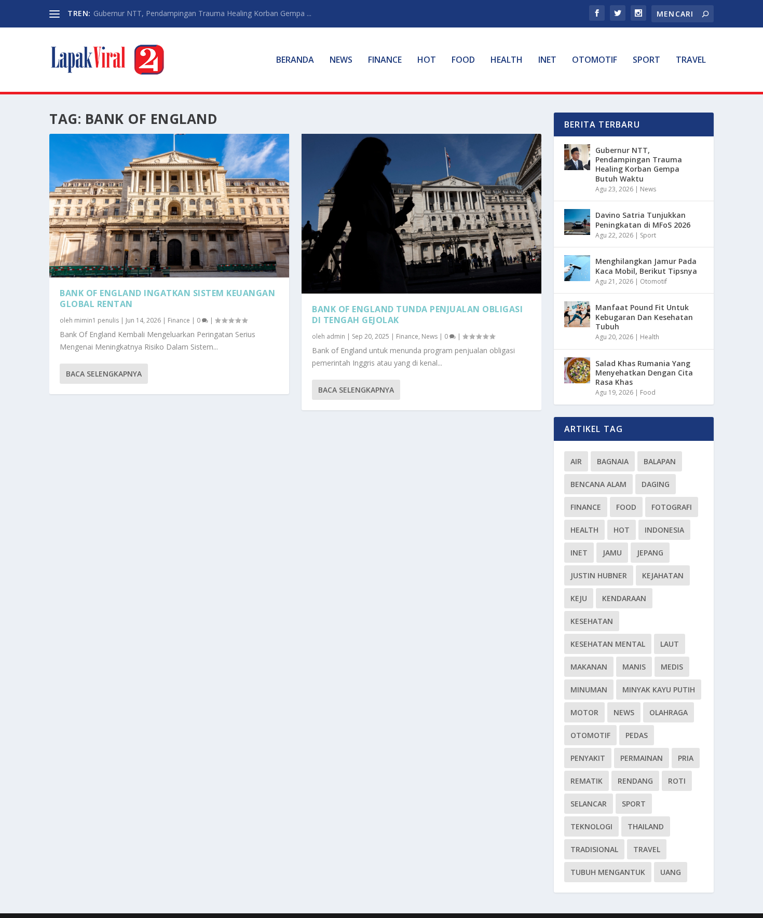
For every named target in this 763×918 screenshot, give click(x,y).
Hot (426, 60)
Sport (646, 60)
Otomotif (594, 60)
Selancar (588, 804)
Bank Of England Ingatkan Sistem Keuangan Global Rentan (167, 298)
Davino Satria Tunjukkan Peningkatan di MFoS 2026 (642, 219)
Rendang (635, 781)
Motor (584, 712)
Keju (578, 598)
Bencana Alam (598, 484)
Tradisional (594, 849)
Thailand (646, 826)
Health (507, 60)
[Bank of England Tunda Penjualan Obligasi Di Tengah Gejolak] (421, 214)
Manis (634, 667)
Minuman (588, 689)
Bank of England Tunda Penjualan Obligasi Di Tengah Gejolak (417, 314)
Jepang (650, 553)
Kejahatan (663, 575)
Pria (685, 758)
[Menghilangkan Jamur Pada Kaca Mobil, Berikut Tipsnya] (577, 268)
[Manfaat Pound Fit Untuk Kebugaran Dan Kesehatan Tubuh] (577, 314)
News (341, 60)
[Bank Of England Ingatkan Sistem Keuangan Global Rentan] (169, 205)
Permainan (641, 758)
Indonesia (664, 530)
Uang (670, 872)
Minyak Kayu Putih (658, 689)
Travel (691, 60)
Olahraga (668, 712)
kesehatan (591, 621)
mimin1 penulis (96, 320)
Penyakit (587, 758)
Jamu (612, 553)
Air (576, 461)
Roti (677, 781)
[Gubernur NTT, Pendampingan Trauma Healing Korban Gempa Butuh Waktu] (577, 157)
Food (463, 60)
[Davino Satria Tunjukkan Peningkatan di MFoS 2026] (577, 222)
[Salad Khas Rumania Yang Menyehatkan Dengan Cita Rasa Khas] (577, 370)
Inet (547, 60)
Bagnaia (613, 461)
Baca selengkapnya (104, 374)
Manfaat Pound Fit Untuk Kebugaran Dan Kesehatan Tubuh (644, 316)
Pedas (636, 735)
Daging (656, 484)
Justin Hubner (598, 575)
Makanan (588, 667)
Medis (672, 667)
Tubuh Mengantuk (607, 872)
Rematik (586, 781)
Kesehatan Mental (607, 644)
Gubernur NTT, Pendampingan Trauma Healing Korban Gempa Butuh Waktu (638, 164)
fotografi (671, 507)
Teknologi (591, 826)
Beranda (295, 60)
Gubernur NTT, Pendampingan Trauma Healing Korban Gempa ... (202, 13)
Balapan (660, 461)
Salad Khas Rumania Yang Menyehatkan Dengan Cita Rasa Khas (644, 372)
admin (335, 336)
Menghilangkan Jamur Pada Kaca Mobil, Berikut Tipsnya (646, 265)
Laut (669, 644)
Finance (385, 60)
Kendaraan (624, 598)
